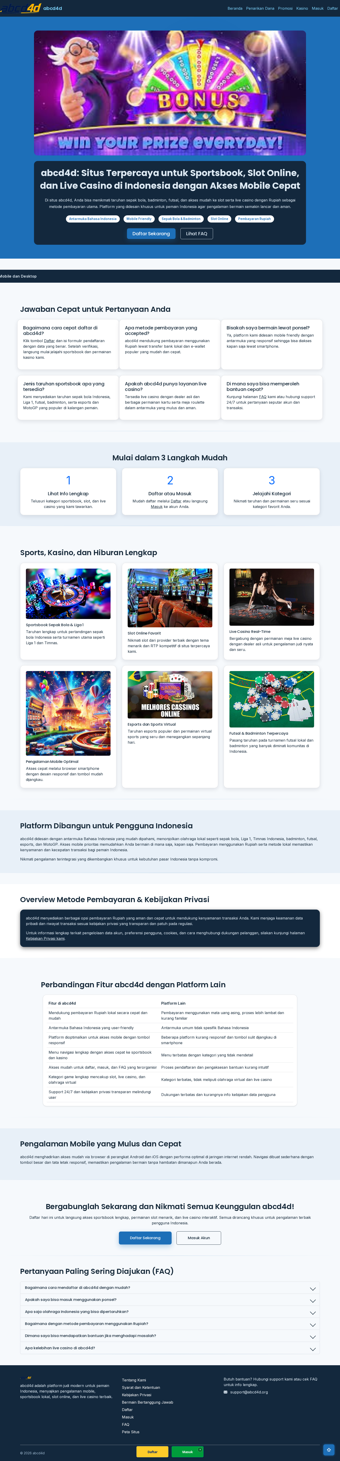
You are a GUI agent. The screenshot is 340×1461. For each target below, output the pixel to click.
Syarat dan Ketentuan (141, 1387)
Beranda (235, 8)
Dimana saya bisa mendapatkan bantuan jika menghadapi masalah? (90, 1335)
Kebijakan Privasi (136, 1395)
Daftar (332, 8)
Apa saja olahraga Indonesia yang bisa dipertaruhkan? (77, 1311)
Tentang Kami (134, 1380)
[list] (170, 276)
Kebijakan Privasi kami (45, 938)
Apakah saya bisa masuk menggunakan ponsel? (71, 1299)
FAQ (262, 396)
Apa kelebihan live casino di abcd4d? (60, 1348)
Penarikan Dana (260, 8)
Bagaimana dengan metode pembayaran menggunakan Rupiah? (86, 1323)
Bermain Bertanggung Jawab (147, 1402)
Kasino (302, 8)
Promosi (285, 8)
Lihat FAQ (196, 233)
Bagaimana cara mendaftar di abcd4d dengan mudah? (77, 1287)
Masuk (318, 8)
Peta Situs (130, 1432)
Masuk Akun (199, 1238)
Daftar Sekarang (151, 233)
